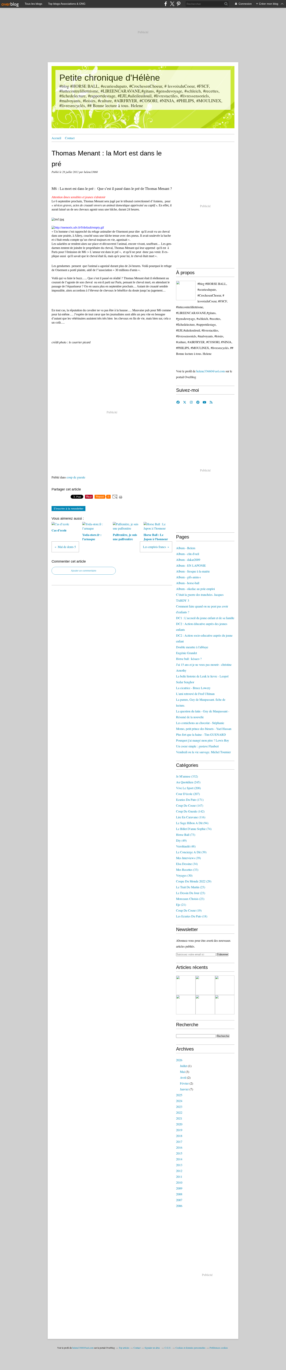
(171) (190, 800)
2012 (179, 1171)
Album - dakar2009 (188, 560)
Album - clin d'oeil (187, 554)
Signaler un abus (153, 1347)
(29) (193, 881)
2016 (179, 1147)
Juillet (183, 1066)
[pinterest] (178, 4)
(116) (190, 817)
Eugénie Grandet (186, 653)
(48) (186, 846)
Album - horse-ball (187, 583)
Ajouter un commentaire (83, 570)
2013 (179, 1165)
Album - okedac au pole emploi (195, 589)
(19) (189, 910)
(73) (185, 834)
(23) (190, 887)
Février (184, 1083)
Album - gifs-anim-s (188, 577)
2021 (179, 1118)
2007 (179, 1200)
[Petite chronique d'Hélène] (186, 290)
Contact (70, 138)
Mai (182, 1072)
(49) (181, 840)
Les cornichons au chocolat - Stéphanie (200, 723)
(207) (188, 794)
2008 (179, 1194)
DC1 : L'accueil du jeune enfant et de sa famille (205, 618)
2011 (179, 1177)
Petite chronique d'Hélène (109, 78)
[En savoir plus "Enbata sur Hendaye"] (186, 985)
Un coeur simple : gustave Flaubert (197, 746)
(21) (181, 904)
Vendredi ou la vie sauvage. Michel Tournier (203, 752)
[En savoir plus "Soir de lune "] (205, 1004)
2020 (179, 1124)
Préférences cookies (219, 1347)
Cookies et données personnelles (190, 1347)
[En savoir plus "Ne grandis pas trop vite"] (224, 1004)
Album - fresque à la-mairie (193, 571)
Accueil (56, 138)
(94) (192, 823)
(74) (193, 829)
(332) (187, 776)
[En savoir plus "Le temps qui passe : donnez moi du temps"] (205, 985)
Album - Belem (185, 548)
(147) (189, 805)
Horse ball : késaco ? (189, 659)
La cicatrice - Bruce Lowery (193, 688)
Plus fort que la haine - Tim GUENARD (201, 734)
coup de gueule (76, 477)
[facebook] (165, 4)
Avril (183, 1077)
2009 (179, 1188)
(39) (191, 852)
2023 (179, 1107)
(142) (190, 811)
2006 (179, 1206)
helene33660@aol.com (210, 371)
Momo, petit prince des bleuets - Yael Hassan (203, 729)
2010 (179, 1182)
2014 (179, 1159)
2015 (179, 1153)
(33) (187, 869)
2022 (179, 1112)
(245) (188, 782)
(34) (187, 864)
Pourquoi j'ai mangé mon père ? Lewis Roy (202, 740)
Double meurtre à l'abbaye (192, 647)
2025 (179, 1095)
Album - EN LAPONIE (191, 565)
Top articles (124, 1347)
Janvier (184, 1089)
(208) (188, 788)
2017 (179, 1142)
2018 (179, 1136)
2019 (179, 1130)
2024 (179, 1101)
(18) (191, 916)
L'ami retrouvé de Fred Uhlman (195, 694)
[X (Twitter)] (172, 4)
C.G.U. (168, 1347)
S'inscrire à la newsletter (68, 508)
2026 (179, 1060)
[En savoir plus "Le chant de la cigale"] (224, 985)
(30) (184, 875)
